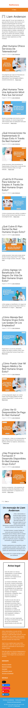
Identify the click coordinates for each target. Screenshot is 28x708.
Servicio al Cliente (6, 664)
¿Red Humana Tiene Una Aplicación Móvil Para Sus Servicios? (13, 92)
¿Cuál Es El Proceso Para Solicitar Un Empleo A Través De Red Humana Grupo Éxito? (12, 184)
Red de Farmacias (6, 666)
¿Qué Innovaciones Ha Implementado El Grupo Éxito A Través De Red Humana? (14, 137)
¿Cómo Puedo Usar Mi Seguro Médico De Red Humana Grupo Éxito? (14, 367)
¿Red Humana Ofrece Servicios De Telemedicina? (13, 49)
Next (7, 501)
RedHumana (14, 5)
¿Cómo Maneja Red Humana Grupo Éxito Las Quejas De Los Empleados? (13, 321)
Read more (18, 79)
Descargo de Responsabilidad (14, 702)
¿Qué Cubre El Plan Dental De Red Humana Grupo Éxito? (13, 229)
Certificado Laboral (7, 671)
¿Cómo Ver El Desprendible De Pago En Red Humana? (14, 412)
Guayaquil (4, 669)
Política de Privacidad (20, 700)
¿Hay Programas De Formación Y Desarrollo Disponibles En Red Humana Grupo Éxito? (14, 458)
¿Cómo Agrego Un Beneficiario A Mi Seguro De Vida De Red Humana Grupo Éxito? (12, 275)
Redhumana (17, 706)
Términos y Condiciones (8, 700)
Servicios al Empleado (7, 673)
